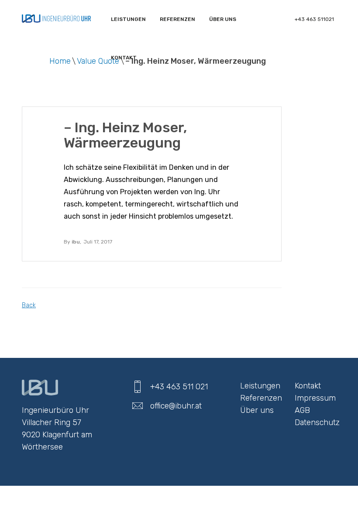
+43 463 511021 (314, 19)
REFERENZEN (177, 19)
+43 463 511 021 (179, 386)
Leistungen (128, 19)
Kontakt (124, 58)
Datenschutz (317, 422)
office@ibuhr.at (176, 406)
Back (29, 305)
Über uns (257, 410)
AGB (302, 410)
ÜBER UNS (222, 19)
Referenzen (261, 398)
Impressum (315, 398)
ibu (76, 242)
